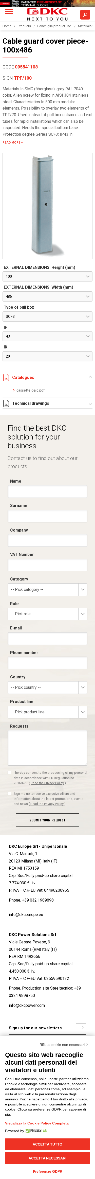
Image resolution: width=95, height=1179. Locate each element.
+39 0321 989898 (38, 900)
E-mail (16, 628)
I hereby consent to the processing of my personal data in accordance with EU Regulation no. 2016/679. (50, 778)
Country (17, 677)
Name (15, 481)
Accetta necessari (47, 1158)
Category (19, 579)
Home (7, 26)
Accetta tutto (47, 1144)
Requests (19, 726)
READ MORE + (13, 142)
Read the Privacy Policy (47, 783)
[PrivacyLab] (35, 1130)
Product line (21, 701)
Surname (18, 505)
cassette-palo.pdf (30, 390)
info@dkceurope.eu (26, 914)
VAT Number (22, 554)
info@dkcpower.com (27, 1005)
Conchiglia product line (54, 26)
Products (24, 26)
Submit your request (47, 819)
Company (19, 530)
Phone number (24, 652)
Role (14, 603)
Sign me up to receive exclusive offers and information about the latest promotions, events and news (48, 799)
